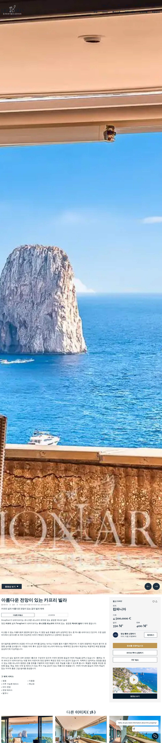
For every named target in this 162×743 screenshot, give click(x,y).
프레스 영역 (130, 11)
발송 (126, 5)
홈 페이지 (4, 604)
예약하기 (150, 634)
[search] (118, 5)
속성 (96, 11)
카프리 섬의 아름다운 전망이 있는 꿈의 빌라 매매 (34, 604)
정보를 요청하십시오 (135, 645)
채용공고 (156, 11)
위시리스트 (138, 5)
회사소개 (116, 11)
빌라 (13, 604)
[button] (154, 601)
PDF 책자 (135, 659)
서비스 (105, 11)
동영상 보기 (135, 696)
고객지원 (143, 11)
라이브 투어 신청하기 (135, 652)
